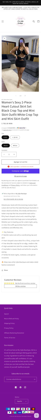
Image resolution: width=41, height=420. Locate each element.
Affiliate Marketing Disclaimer (14, 333)
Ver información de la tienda (13, 199)
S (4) (5, 137)
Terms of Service (9, 338)
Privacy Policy (8, 328)
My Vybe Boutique (17, 416)
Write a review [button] (20, 286)
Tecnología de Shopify (26, 416)
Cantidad (4, 150)
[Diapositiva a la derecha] (25, 95)
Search (6, 314)
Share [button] (6, 270)
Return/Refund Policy (11, 319)
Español (19, 401)
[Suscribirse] (34, 379)
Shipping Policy (9, 323)
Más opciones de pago (20, 176)
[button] (2, 21)
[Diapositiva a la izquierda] (16, 95)
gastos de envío (7, 130)
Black (6, 145)
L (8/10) (15, 137)
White (15, 145)
